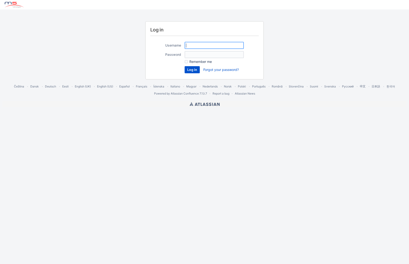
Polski (242, 86)
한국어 (391, 86)
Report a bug (221, 93)
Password (173, 54)
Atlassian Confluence (185, 93)
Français (141, 86)
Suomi (314, 86)
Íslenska (158, 86)
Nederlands (210, 86)
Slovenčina (296, 86)
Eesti (65, 86)
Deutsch (50, 86)
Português (259, 86)
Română (277, 86)
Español (124, 86)
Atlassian (205, 104)
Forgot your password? (221, 70)
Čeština (19, 86)
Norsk (228, 86)
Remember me (200, 62)
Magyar (191, 86)
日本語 (376, 86)
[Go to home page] (14, 4)
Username (173, 45)
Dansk (34, 86)
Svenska (330, 86)
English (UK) (83, 86)
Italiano (175, 86)
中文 (362, 86)
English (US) (105, 86)
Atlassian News (245, 93)
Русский (348, 86)
